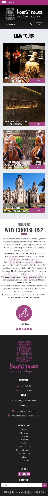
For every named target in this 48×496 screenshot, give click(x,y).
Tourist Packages (24, 447)
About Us (24, 433)
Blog (24, 457)
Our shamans (24, 436)
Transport (24, 440)
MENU (10, 2)
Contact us (24, 460)
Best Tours (24, 443)
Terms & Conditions (24, 450)
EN (39, 24)
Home (24, 429)
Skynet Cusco (33, 494)
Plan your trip (24, 453)
